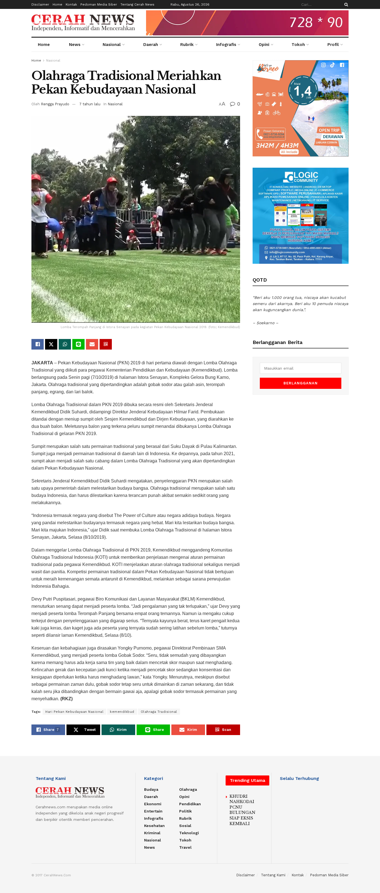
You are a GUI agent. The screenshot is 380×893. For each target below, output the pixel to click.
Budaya (151, 789)
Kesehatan (154, 825)
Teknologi (189, 833)
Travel (185, 847)
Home (57, 4)
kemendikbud (122, 712)
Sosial (185, 825)
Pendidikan (190, 804)
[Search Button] (345, 4)
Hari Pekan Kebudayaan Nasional (74, 712)
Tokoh (298, 44)
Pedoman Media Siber (98, 4)
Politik (185, 811)
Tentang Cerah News (137, 4)
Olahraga (188, 789)
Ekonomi (152, 804)
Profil (333, 44)
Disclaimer (40, 4)
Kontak (71, 4)
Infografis (226, 44)
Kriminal (152, 833)
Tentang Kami (273, 875)
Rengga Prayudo (55, 104)
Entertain (153, 811)
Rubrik (187, 44)
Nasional (112, 44)
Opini (264, 44)
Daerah (150, 44)
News (74, 44)
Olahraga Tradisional (159, 712)
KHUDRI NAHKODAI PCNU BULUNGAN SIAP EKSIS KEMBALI (242, 810)
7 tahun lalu (89, 104)
